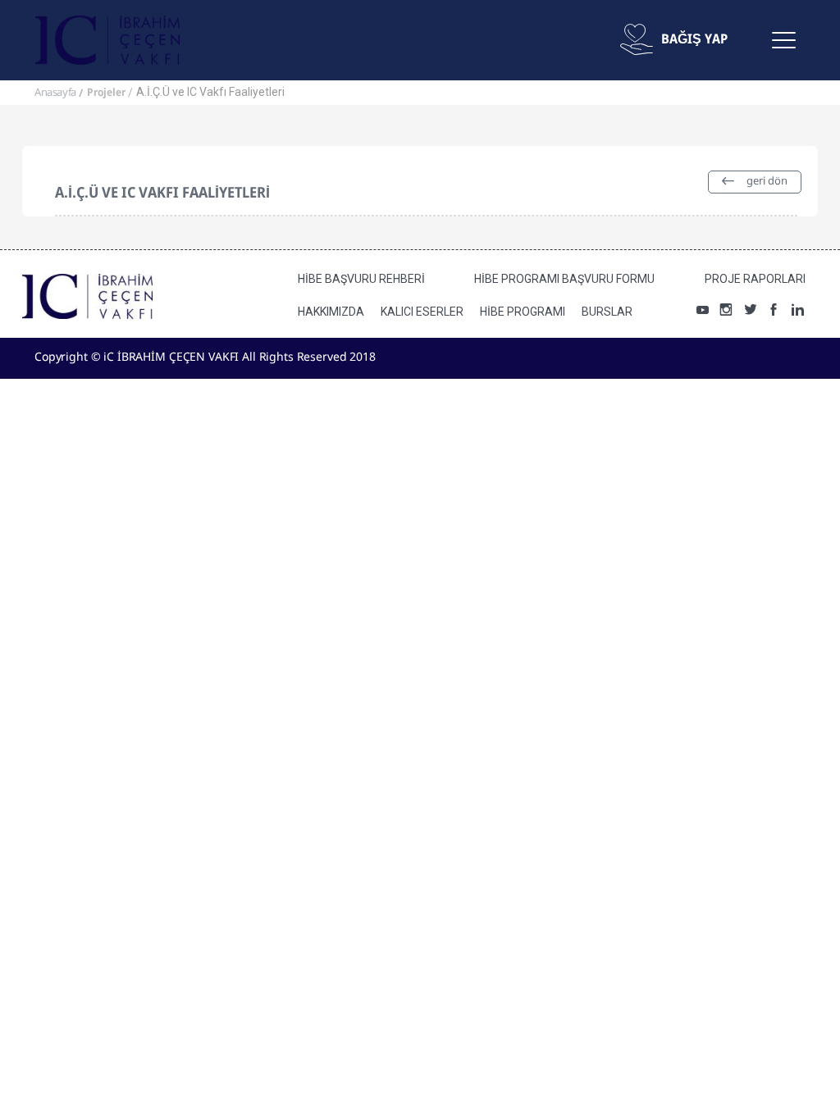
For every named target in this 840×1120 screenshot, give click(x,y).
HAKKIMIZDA (331, 311)
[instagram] (726, 312)
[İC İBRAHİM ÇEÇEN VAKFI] (107, 40)
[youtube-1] (702, 312)
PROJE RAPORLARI (755, 278)
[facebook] (774, 312)
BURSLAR (607, 311)
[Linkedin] (798, 312)
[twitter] (750, 312)
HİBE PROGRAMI (522, 311)
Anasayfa (55, 93)
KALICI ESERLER (422, 311)
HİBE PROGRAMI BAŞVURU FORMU (564, 278)
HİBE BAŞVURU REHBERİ (361, 278)
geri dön (766, 181)
